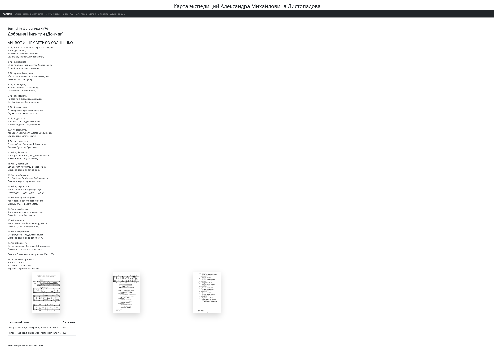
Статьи (92, 13)
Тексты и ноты (52, 13)
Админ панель (117, 13)
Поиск (65, 13)
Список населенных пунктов (29, 13)
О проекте (103, 13)
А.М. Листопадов (78, 13)
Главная (7, 14)
